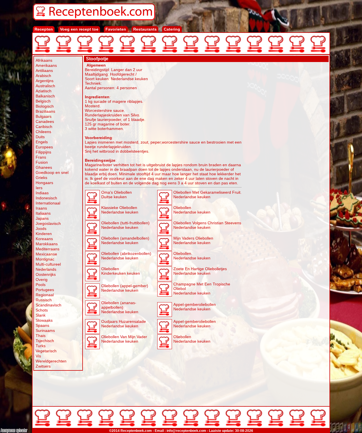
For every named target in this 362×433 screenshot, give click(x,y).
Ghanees (44, 167)
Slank (41, 315)
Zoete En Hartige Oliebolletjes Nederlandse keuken (200, 271)
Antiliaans (44, 70)
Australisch (45, 86)
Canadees (45, 121)
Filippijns (43, 152)
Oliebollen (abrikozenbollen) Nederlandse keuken (126, 255)
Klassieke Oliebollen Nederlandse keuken (119, 209)
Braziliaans (45, 111)
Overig (42, 279)
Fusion (42, 162)
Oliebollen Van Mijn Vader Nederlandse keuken (124, 339)
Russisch (44, 300)
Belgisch (43, 101)
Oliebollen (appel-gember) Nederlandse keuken (124, 288)
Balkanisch (45, 96)
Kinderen (44, 233)
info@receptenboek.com (186, 431)
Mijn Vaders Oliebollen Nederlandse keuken (193, 240)
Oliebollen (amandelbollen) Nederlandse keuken (125, 240)
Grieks (41, 177)
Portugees (45, 289)
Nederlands (46, 269)
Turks (41, 346)
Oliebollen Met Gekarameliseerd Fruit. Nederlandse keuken (207, 194)
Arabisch (43, 75)
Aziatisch (43, 91)
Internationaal (48, 203)
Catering (172, 29)
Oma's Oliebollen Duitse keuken (116, 194)
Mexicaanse (46, 254)
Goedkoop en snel (52, 172)
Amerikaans (46, 65)
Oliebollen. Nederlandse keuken (191, 255)
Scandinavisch (48, 305)
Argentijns (44, 80)
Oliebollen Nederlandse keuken (191, 209)
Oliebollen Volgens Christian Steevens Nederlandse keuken (207, 225)
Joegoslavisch (48, 223)
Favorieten (115, 29)
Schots (42, 310)
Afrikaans (44, 60)
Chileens (43, 131)
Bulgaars (43, 116)
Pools (41, 284)
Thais (41, 335)
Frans (41, 157)
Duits (40, 137)
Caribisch (44, 126)
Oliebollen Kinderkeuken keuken (120, 271)
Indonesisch (46, 198)
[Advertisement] (285, 148)
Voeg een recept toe (79, 29)
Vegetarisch (46, 351)
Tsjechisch (45, 340)
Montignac (45, 259)
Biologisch (45, 106)
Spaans (42, 325)
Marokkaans (47, 244)
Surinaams (45, 330)
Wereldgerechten (51, 361)
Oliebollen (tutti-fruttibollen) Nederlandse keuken (125, 225)
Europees (44, 147)
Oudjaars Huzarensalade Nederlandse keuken (123, 323)
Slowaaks (44, 320)
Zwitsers (43, 366)
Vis (38, 356)
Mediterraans (47, 249)
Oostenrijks (46, 274)
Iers (39, 187)
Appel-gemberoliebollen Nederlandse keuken (194, 306)
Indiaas (42, 193)
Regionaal (45, 295)
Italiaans (43, 213)
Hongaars (44, 182)
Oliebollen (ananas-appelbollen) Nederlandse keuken (119, 307)
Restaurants (145, 29)
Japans (42, 218)
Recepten (44, 29)
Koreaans (44, 238)
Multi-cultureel (48, 264)
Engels (42, 142)
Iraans (41, 208)
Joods (41, 228)
